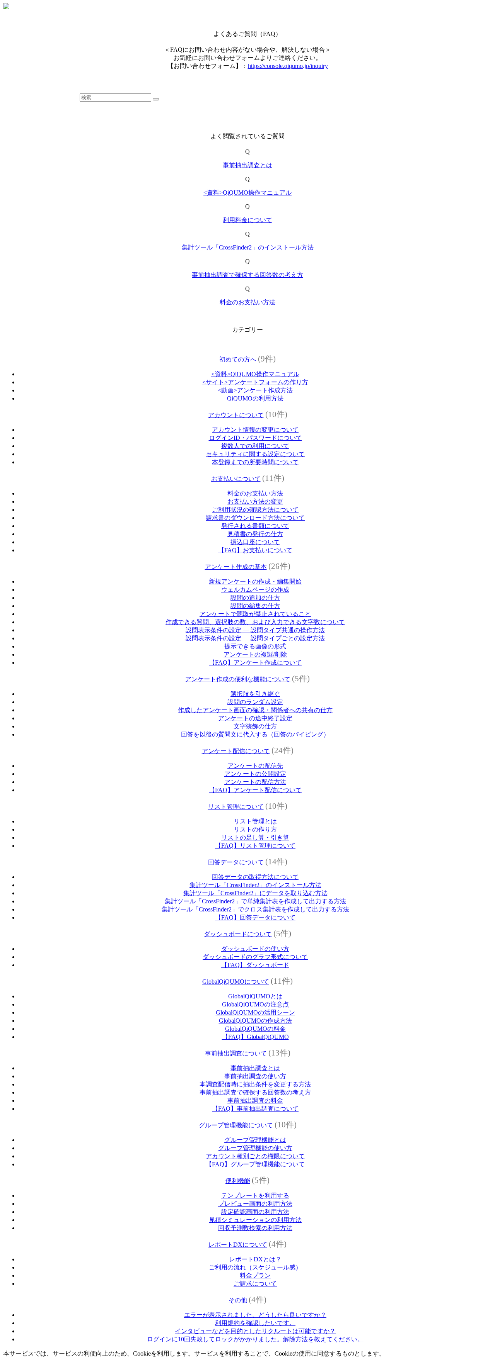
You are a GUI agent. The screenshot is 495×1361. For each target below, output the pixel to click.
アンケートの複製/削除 (255, 654)
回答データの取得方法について (255, 877)
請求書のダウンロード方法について (255, 517)
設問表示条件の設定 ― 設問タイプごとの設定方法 (255, 638)
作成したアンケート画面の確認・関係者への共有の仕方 (255, 710)
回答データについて (236, 862)
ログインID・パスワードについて (255, 437)
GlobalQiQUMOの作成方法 (255, 1020)
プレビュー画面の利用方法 (255, 1203)
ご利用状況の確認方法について (255, 509)
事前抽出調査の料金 (255, 1100)
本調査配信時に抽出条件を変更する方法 (255, 1084)
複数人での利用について (255, 446)
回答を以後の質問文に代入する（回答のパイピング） (255, 734)
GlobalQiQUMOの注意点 (255, 1004)
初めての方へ (237, 359)
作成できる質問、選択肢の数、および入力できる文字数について (255, 622)
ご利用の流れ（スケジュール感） (255, 1267)
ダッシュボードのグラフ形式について (255, 957)
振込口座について (255, 542)
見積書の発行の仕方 (255, 534)
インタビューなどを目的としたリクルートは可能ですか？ (255, 1331)
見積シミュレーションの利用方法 (255, 1220)
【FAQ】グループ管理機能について (255, 1164)
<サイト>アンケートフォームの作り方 (255, 382)
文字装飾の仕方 (255, 726)
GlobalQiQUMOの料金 (255, 1028)
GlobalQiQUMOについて (235, 981)
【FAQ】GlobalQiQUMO (255, 1036)
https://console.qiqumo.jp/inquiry (288, 66)
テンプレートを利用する (255, 1195)
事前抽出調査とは (247, 165)
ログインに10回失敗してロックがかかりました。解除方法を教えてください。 (255, 1339)
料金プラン (255, 1275)
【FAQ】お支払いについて (255, 550)
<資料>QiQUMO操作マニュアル (247, 192)
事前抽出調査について (236, 1053)
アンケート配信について (236, 751)
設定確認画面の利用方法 (255, 1211)
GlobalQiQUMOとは (255, 996)
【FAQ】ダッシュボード (255, 965)
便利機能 (237, 1181)
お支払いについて (236, 478)
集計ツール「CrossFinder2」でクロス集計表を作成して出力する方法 (255, 909)
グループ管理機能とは (255, 1140)
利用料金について (247, 220)
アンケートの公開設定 (255, 773)
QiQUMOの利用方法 (255, 398)
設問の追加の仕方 (255, 597)
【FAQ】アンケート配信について (255, 790)
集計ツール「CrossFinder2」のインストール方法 (248, 247)
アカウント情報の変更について (255, 429)
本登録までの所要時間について (255, 462)
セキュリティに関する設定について (255, 454)
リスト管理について (236, 806)
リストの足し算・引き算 (255, 837)
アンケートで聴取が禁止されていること (255, 614)
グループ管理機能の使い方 (255, 1148)
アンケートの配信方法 (255, 782)
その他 (238, 1300)
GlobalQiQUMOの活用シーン (255, 1012)
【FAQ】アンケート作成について (255, 662)
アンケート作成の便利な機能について (237, 679)
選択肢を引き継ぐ (255, 694)
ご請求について (255, 1283)
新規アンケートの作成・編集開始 (255, 581)
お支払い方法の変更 (255, 501)
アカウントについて (236, 415)
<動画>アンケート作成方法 (255, 390)
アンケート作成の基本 (236, 566)
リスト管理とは (255, 821)
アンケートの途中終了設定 (255, 718)
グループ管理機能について (236, 1125)
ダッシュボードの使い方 (255, 948)
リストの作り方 (255, 829)
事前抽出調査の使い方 (255, 1076)
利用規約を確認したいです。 (255, 1323)
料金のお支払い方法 (247, 302)
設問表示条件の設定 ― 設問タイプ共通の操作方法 (255, 630)
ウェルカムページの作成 (255, 589)
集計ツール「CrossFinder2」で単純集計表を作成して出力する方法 (255, 901)
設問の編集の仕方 (255, 605)
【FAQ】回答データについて (255, 917)
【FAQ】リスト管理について (255, 845)
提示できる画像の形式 (255, 646)
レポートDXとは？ (255, 1259)
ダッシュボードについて (238, 934)
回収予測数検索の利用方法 (255, 1228)
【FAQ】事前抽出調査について (255, 1108)
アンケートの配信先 (255, 765)
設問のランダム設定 (255, 702)
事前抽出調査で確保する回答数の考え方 (247, 275)
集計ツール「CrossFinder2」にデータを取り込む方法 (255, 893)
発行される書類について (255, 526)
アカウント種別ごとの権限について (255, 1156)
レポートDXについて (237, 1244)
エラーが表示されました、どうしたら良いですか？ (255, 1315)
